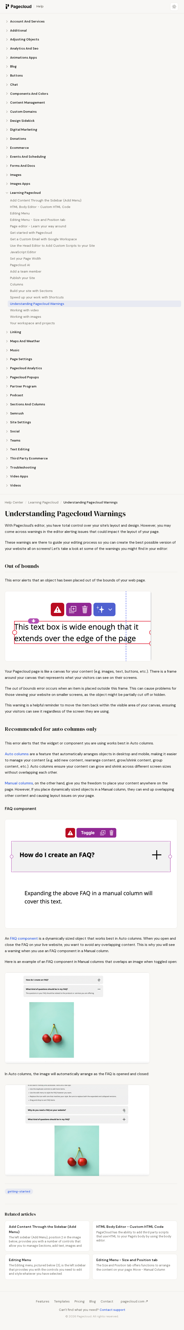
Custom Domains (23, 112)
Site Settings (20, 422)
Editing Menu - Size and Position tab (37, 220)
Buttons (16, 75)
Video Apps (19, 476)
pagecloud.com (132, 1301)
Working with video (24, 310)
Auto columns (17, 754)
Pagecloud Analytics (26, 368)
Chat (14, 85)
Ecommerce (19, 148)
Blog (13, 66)
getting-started (19, 1191)
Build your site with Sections (31, 291)
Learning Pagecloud (25, 193)
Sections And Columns (27, 404)
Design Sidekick (22, 121)
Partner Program (23, 386)
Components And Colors (29, 94)
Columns (16, 284)
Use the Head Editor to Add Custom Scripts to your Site (52, 246)
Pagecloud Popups (24, 377)
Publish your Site (22, 278)
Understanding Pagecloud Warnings (37, 304)
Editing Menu (20, 213)
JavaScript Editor (23, 252)
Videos (15, 485)
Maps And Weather (25, 341)
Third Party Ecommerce (29, 458)
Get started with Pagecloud (31, 233)
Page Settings (21, 359)
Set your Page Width (25, 259)
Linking (15, 332)
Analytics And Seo (24, 48)
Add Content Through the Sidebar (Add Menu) (45, 200)
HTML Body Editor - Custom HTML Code (40, 207)
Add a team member (25, 271)
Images (15, 175)
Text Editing (19, 449)
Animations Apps (23, 58)
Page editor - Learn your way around (38, 226)
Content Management (27, 103)
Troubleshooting (23, 467)
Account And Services (27, 21)
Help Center (14, 502)
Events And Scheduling (28, 157)
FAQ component (24, 938)
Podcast (16, 395)
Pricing (80, 1301)
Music (14, 350)
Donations (18, 139)
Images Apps (20, 184)
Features (42, 1301)
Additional (18, 30)
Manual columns (19, 783)
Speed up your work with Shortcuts (37, 297)
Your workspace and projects (32, 323)
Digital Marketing (23, 130)
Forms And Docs (22, 166)
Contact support (112, 1310)
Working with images (25, 317)
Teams (15, 440)
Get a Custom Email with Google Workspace (43, 239)
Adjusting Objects (24, 39)
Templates (62, 1301)
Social (14, 431)
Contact (107, 1301)
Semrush (17, 413)
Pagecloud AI (20, 265)
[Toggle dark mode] (174, 7)
